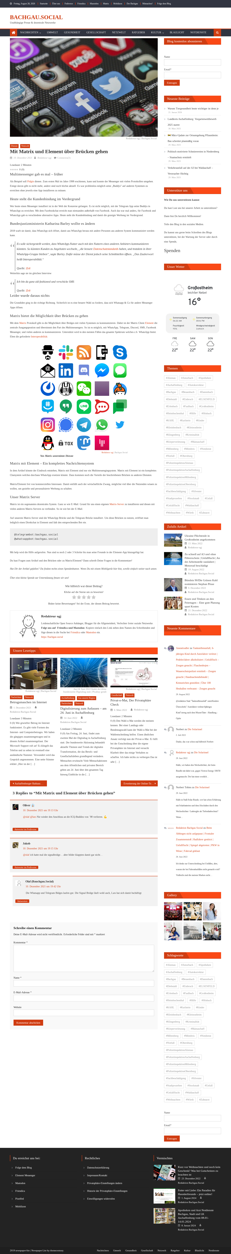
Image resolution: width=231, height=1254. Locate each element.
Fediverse (69, 3)
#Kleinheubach (173, 427)
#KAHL (170, 420)
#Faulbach (188, 406)
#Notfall (170, 456)
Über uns (56, 3)
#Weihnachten (173, 512)
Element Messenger (25, 1175)
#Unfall (209, 498)
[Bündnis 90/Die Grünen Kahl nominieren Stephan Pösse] (173, 584)
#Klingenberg (173, 434)
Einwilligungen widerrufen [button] (101, 1198)
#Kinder (200, 420)
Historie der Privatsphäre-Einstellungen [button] (107, 1191)
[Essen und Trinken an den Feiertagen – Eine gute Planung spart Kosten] (173, 603)
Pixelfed (19, 1198)
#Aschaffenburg (174, 385)
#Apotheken (205, 378)
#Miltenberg (172, 449)
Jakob (26, 843)
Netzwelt (119, 32)
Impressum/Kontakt (97, 1175)
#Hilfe (192, 413)
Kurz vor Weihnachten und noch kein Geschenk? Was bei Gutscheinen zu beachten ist (199, 1171)
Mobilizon (117, 3)
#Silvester (196, 491)
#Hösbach (207, 413)
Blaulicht (177, 32)
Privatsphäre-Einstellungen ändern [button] (104, 1183)
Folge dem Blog (164, 3)
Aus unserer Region (86, 698)
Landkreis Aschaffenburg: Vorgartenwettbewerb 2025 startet (192, 122)
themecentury (56, 1250)
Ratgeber (138, 32)
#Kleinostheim (194, 427)
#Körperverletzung (175, 441)
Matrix (106, 3)
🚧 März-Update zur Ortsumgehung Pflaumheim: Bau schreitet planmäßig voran (193, 138)
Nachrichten (29, 32)
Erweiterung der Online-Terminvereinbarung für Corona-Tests (141, 783)
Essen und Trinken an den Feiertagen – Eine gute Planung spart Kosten (202, 602)
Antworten (22, 901)
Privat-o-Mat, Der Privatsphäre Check (130, 702)
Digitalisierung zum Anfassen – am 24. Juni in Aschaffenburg (83, 710)
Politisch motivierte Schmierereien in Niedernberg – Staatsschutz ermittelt (193, 154)
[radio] (74, 598)
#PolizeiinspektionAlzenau (179, 463)
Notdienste (198, 32)
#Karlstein (185, 420)
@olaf (26, 817)
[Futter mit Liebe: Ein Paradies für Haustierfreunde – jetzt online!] (164, 1196)
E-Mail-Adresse (23, 992)
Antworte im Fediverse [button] (25, 829)
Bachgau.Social (36, 17)
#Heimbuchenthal (175, 413)
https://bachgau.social (52, 637)
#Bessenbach (188, 392)
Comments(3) (63, 157)
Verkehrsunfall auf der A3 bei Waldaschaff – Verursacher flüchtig (190, 171)
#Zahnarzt (204, 512)
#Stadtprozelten (174, 498)
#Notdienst (205, 449)
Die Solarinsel (195, 729)
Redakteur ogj (44, 157)
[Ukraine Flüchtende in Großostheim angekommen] (173, 540)
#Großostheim (206, 406)
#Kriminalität (192, 434)
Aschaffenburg (67, 698)
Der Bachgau (132, 3)
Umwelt (52, 32)
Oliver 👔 (29, 805)
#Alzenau (171, 378)
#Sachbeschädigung (176, 491)
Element (149, 323)
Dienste (14, 146)
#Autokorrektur (196, 385)
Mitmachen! (147, 3)
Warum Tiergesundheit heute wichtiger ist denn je (193, 108)
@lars (33, 817)
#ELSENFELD (207, 399)
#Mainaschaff (197, 441)
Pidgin (30, 181)
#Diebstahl (171, 399)
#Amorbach (187, 378)
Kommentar (21, 942)
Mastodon (94, 3)
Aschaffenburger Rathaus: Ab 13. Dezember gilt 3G (31, 783)
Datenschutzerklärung (98, 1167)
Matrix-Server (117, 504)
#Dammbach (206, 392)
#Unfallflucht (173, 505)
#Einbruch (187, 399)
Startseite (44, 3)
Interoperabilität (39, 336)
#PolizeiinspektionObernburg (181, 484)
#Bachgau (171, 392)
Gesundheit (72, 32)
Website (17, 1007)
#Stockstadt (193, 498)
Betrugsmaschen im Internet (28, 702)
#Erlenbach (172, 406)
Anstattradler (182, 648)
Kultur (156, 32)
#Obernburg (186, 456)
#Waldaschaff (192, 505)
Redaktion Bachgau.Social (23, 711)
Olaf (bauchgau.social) (39, 881)
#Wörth (190, 512)
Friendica (81, 3)
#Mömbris (189, 449)
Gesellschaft (96, 32)
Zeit (28, 268)
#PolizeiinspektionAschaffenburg (183, 470)
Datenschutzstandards (105, 248)
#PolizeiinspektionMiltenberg (181, 477)
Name (17, 977)
